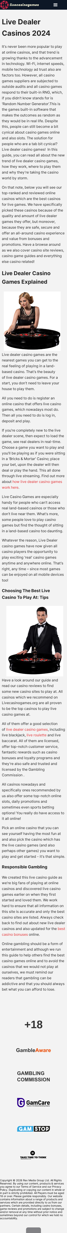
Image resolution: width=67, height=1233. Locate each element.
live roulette (37, 735)
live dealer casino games (27, 729)
